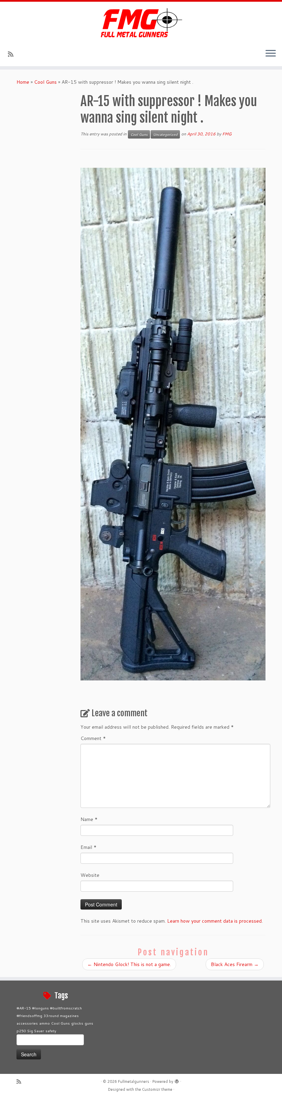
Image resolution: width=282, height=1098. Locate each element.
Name (89, 819)
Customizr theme (157, 1089)
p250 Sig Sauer (30, 1030)
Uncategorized (165, 134)
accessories (27, 1023)
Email (88, 847)
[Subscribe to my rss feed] (13, 54)
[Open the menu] (270, 54)
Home (23, 82)
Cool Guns (45, 82)
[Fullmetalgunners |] (141, 22)
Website (89, 875)
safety (50, 1030)
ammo (44, 1023)
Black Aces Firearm (235, 964)
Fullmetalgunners (133, 1081)
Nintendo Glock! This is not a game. (129, 964)
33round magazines (61, 1015)
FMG (226, 134)
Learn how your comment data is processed (214, 920)
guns (89, 1023)
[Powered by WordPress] (176, 1080)
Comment (93, 738)
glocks (77, 1023)
